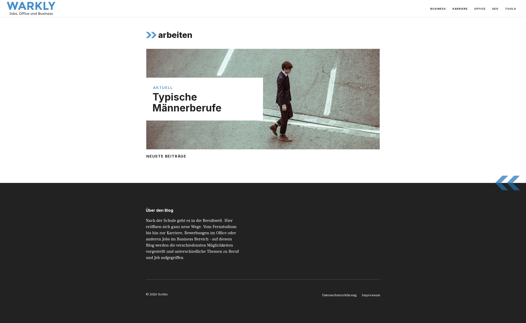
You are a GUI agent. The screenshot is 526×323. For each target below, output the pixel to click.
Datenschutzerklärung (339, 295)
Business (438, 8)
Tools (510, 8)
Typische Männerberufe (186, 102)
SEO (495, 8)
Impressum (371, 295)
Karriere (460, 8)
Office (480, 8)
